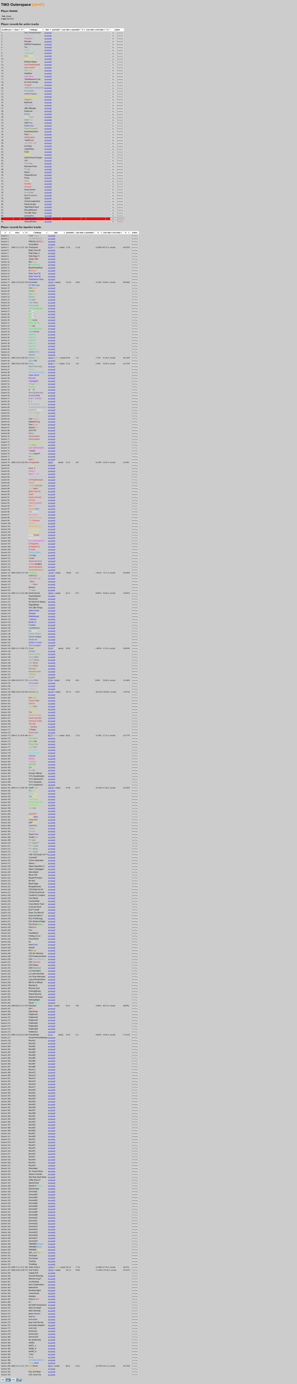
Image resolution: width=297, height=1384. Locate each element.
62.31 (50, 1035)
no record (48, 33)
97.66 (50, 680)
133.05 (50, 573)
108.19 (50, 788)
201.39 (50, 692)
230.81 (50, 1270)
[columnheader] (7, 29)
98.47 (50, 1366)
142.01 (50, 282)
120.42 (50, 1267)
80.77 (50, 735)
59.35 (50, 648)
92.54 (50, 247)
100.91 (50, 593)
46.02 (50, 462)
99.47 (50, 1006)
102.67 (50, 358)
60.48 (50, 364)
